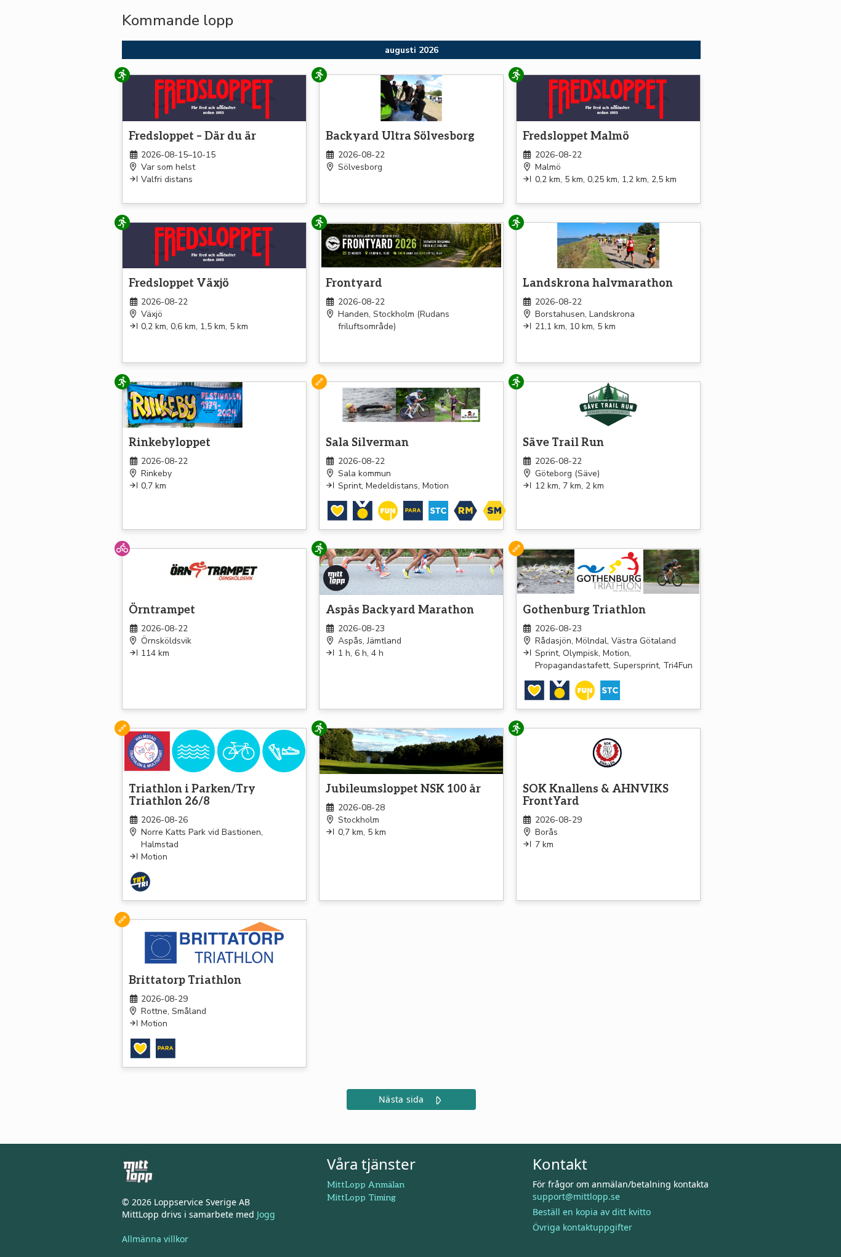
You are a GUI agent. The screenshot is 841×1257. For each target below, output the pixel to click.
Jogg (266, 1214)
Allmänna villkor (155, 1239)
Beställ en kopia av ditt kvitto (592, 1212)
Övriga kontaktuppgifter (582, 1227)
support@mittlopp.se (576, 1196)
